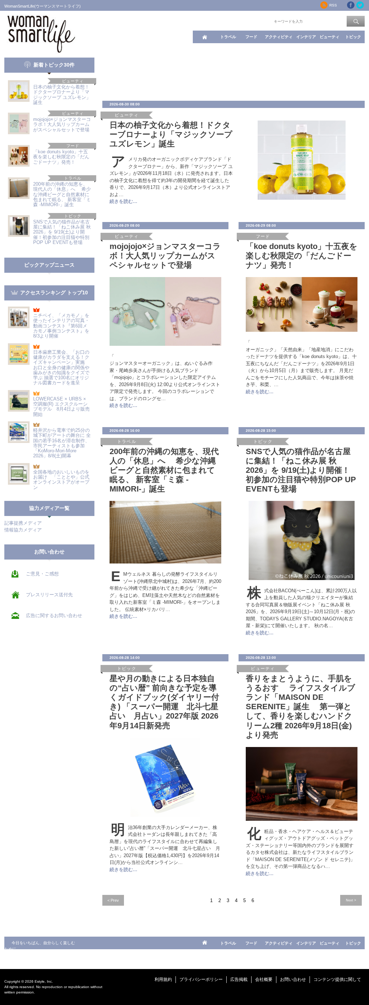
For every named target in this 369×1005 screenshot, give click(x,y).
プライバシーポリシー (201, 979)
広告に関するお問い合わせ (54, 615)
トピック (353, 37)
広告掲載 (239, 979)
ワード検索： (260, 21)
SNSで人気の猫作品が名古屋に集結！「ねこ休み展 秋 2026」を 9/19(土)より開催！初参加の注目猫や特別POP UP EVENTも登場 (62, 232)
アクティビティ (279, 37)
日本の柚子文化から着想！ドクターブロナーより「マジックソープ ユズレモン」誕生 (62, 94)
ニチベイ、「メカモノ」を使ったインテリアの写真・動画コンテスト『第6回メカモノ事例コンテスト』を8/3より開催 (61, 326)
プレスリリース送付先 (49, 594)
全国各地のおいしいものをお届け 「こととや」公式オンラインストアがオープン (61, 479)
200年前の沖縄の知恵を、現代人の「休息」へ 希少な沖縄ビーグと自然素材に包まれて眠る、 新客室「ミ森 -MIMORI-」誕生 (62, 194)
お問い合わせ (293, 979)
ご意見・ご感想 (42, 573)
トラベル (228, 37)
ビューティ (329, 37)
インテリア (306, 37)
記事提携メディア (23, 523)
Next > (351, 900)
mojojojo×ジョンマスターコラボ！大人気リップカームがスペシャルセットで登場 (62, 124)
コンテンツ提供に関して (337, 979)
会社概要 (263, 979)
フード (251, 37)
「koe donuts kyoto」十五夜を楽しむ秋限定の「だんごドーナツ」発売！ (61, 157)
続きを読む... (123, 201)
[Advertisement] (233, 74)
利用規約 (163, 979)
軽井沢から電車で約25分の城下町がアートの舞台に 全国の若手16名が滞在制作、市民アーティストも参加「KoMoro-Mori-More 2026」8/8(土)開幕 (62, 442)
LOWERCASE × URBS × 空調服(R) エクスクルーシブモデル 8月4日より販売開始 (61, 406)
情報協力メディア (23, 530)
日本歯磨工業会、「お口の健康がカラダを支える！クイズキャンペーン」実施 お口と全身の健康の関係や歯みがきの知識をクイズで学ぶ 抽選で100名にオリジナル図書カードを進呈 (61, 367)
